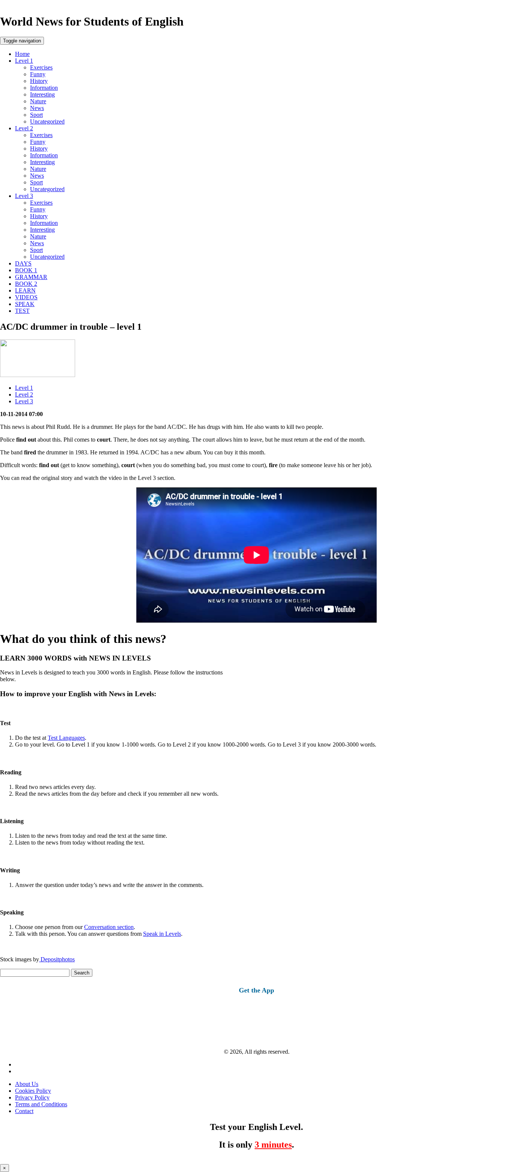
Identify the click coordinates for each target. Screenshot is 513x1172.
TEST (22, 311)
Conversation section (109, 927)
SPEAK (25, 304)
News (37, 108)
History (39, 81)
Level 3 (24, 196)
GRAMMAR (31, 277)
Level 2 (24, 128)
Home (22, 54)
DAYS (23, 263)
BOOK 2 (26, 284)
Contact (24, 1111)
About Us (26, 1084)
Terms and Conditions (41, 1104)
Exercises (41, 67)
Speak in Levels (162, 934)
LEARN (25, 290)
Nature (38, 101)
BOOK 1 (26, 270)
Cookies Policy (33, 1091)
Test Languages (66, 738)
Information (44, 87)
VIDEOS (26, 297)
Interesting (42, 94)
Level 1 (24, 60)
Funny (37, 74)
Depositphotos (57, 959)
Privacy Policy (32, 1097)
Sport (36, 115)
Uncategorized (47, 121)
